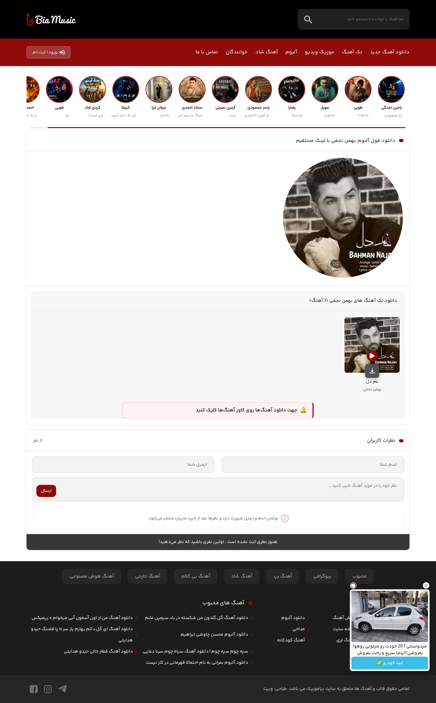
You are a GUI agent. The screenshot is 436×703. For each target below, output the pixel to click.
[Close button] (426, 585)
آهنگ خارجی (147, 576)
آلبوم (291, 52)
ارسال (46, 490)
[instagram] (48, 689)
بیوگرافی (322, 576)
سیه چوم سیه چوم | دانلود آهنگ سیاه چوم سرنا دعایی (195, 651)
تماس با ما (207, 52)
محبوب (359, 576)
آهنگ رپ (283, 576)
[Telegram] (62, 689)
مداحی (298, 629)
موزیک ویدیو (319, 52)
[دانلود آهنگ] (372, 371)
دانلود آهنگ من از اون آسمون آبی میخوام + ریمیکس (82, 618)
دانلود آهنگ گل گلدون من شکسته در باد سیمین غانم (196, 618)
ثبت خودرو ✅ (390, 663)
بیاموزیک (51, 19)
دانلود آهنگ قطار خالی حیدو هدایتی (98, 651)
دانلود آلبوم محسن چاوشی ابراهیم (214, 634)
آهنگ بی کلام (195, 576)
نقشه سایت (344, 629)
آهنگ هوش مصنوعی (92, 576)
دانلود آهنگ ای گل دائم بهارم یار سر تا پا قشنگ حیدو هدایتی (82, 635)
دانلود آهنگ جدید (390, 52)
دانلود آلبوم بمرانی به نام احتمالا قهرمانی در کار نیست (197, 662)
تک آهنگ (352, 52)
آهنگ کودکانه (291, 640)
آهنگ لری (345, 640)
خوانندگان (237, 52)
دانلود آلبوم (293, 618)
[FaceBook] (34, 689)
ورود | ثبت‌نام (45, 52)
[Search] (308, 19)
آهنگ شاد (266, 52)
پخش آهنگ (344, 618)
